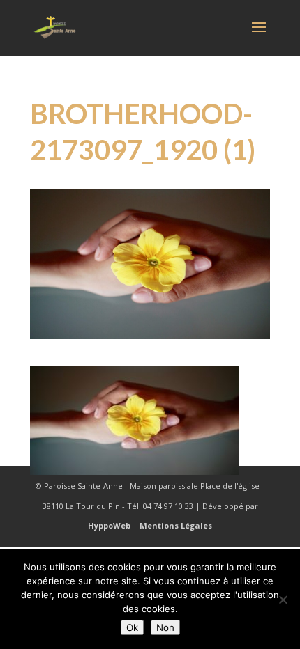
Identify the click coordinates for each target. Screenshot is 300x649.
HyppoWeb (109, 525)
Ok (132, 627)
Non (165, 627)
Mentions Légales (176, 525)
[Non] (283, 600)
